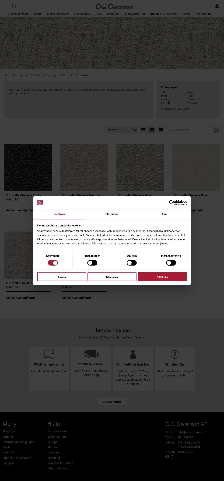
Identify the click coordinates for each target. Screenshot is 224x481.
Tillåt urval (112, 277)
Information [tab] (112, 214)
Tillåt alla (162, 277)
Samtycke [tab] (60, 214)
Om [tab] (164, 214)
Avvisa (62, 277)
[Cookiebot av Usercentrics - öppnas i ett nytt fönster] (171, 202)
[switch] (92, 263)
